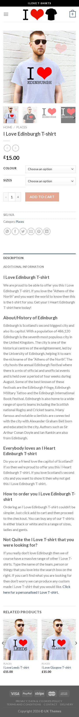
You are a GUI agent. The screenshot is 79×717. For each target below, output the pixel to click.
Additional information (23, 266)
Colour (9, 168)
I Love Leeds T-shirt (16, 667)
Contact (50, 704)
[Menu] (6, 14)
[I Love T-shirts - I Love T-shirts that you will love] (39, 14)
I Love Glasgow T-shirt (56, 667)
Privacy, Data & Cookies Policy (39, 701)
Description (13, 258)
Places (21, 127)
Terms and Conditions (24, 704)
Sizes (7, 180)
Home (7, 127)
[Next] (69, 67)
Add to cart (42, 197)
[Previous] (10, 67)
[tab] (39, 258)
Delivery (66, 704)
